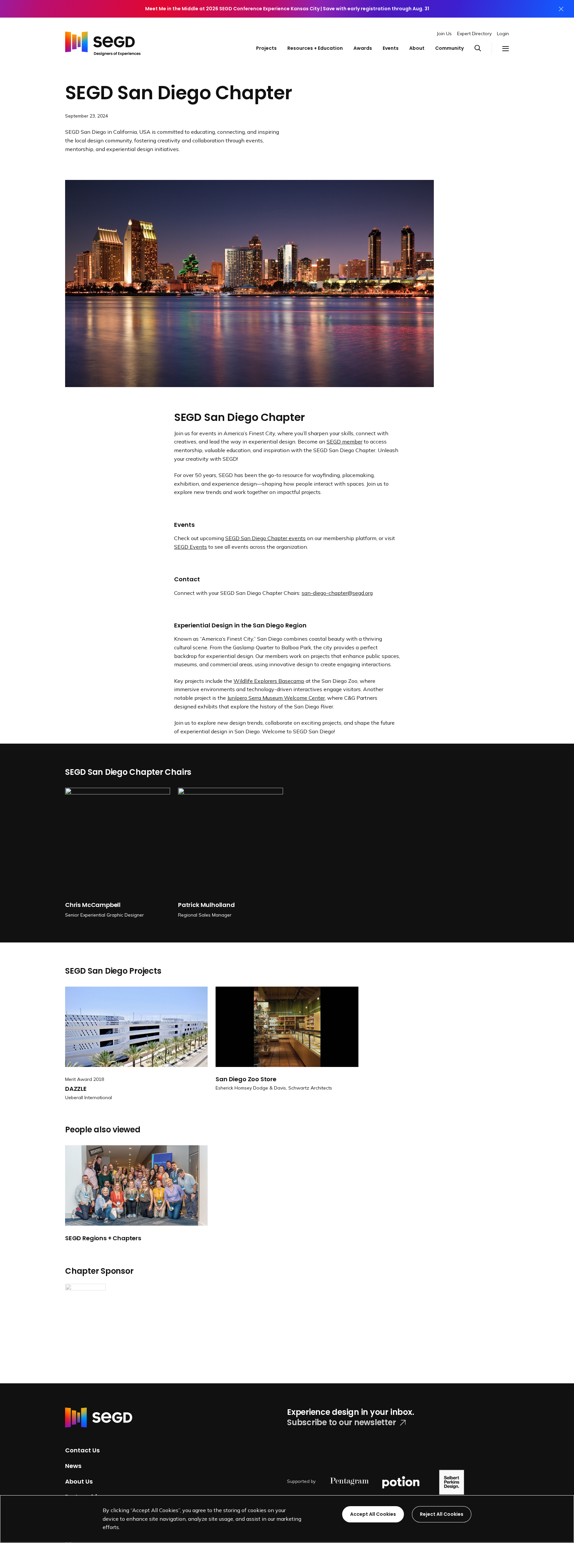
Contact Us (82, 1450)
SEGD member (344, 441)
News (73, 1466)
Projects (266, 48)
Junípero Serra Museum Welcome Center (276, 697)
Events (391, 48)
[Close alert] (561, 9)
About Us (79, 1481)
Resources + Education (315, 48)
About (417, 48)
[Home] (103, 42)
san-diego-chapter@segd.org (337, 593)
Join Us (444, 34)
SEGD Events (190, 546)
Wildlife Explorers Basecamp (269, 681)
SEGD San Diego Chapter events (265, 538)
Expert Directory (474, 34)
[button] (483, 48)
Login (503, 34)
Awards (362, 48)
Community (449, 48)
